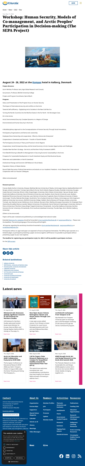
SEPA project (11, 241)
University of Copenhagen (11, 277)
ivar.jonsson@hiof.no (65, 220)
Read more (7, 334)
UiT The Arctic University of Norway (14, 272)
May (20, 10)
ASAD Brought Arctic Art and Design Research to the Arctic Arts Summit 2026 (65, 358)
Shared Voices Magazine (34, 414)
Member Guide (48, 420)
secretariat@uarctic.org (11, 415)
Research (60, 422)
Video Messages (35, 432)
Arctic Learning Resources (75, 431)
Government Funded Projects (62, 418)
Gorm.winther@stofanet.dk (47, 220)
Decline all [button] (19, 458)
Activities (62, 398)
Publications (74, 403)
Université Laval (8, 273)
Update (45, 416)
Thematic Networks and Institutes (61, 405)
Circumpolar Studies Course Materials (75, 437)
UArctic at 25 (34, 422)
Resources (75, 398)
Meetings (33, 428)
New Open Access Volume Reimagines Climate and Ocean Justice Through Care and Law (40, 315)
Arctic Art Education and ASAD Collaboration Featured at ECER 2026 (13, 358)
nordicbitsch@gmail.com (10, 227)
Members (47, 398)
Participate (47, 410)
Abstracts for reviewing (16, 220)
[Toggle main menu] (80, 3)
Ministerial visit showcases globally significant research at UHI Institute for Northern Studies (14, 315)
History (32, 425)
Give (73, 3)
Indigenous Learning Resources (74, 424)
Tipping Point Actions (61, 430)
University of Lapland (10, 279)
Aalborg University (9, 263)
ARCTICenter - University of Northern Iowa (16, 265)
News (10, 10)
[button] (14, 462)
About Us (34, 398)
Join (44, 406)
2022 (15, 10)
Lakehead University (9, 268)
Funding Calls (74, 406)
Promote (46, 413)
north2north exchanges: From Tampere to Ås (64, 314)
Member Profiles (48, 403)
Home (4, 10)
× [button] (24, 432)
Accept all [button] (8, 458)
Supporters (33, 410)
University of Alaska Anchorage (12, 275)
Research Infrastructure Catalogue (75, 417)
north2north (61, 410)
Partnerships (34, 406)
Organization (34, 403)
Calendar (33, 418)
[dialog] (14, 447)
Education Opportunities (74, 411)
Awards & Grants (62, 434)
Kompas (36, 82)
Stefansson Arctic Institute (11, 270)
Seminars (60, 426)
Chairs (59, 414)
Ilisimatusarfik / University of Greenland (15, 266)
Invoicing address (8, 411)
